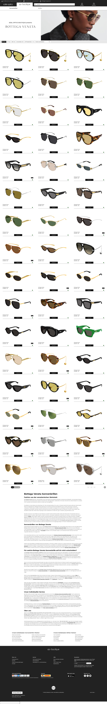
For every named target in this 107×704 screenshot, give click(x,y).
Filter (4, 41)
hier (25, 563)
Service (34, 657)
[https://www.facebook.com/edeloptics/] (85, 676)
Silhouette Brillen (78, 639)
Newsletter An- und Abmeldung (39, 662)
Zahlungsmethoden (34, 600)
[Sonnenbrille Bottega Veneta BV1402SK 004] (53, 468)
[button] (8, 4)
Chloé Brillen (77, 640)
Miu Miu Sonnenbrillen (16, 636)
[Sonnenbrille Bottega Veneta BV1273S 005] (53, 54)
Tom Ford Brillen (57, 634)
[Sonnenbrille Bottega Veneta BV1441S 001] (17, 165)
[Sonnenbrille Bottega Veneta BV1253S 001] (89, 386)
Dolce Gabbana (36, 607)
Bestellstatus (56, 663)
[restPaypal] (22, 676)
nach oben (92, 692)
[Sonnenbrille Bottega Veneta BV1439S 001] (53, 275)
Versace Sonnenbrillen (36, 639)
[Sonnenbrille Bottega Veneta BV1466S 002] (53, 413)
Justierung (54, 579)
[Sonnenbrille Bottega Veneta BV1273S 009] (89, 468)
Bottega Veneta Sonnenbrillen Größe (63, 594)
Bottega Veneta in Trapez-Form (50, 556)
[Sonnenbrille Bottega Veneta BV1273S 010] (89, 248)
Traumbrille (60, 582)
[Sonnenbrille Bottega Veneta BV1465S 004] (17, 468)
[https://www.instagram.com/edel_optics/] (88, 676)
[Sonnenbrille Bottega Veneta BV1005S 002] (89, 192)
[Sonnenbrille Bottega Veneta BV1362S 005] (89, 110)
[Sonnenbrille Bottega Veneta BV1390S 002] (53, 248)
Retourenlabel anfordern (59, 659)
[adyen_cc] (13, 676)
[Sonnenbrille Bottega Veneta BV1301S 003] (53, 110)
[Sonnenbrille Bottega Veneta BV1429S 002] (89, 441)
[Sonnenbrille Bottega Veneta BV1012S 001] (53, 137)
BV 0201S (43, 530)
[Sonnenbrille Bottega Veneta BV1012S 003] (53, 82)
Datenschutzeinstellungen (17, 662)
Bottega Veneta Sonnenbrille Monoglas (62, 535)
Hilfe (55, 657)
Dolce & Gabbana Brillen (59, 640)
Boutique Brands (46, 603)
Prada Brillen (56, 637)
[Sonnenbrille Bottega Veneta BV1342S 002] (53, 165)
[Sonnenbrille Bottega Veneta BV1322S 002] (53, 303)
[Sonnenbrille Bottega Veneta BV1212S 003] (89, 330)
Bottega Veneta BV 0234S (60, 527)
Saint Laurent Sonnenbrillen (18, 640)
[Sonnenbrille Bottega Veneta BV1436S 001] (53, 386)
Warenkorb (94, 5)
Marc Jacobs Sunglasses (48, 607)
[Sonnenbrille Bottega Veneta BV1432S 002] (17, 441)
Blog (77, 575)
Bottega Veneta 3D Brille (58, 538)
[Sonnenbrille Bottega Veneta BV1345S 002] (89, 137)
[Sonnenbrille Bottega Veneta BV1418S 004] (17, 248)
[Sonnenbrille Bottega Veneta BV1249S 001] (17, 386)
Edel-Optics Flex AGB (16, 696)
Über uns (14, 657)
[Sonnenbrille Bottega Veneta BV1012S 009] (17, 110)
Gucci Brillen (56, 639)
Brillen (29, 516)
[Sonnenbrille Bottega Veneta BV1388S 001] (89, 358)
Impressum (22, 695)
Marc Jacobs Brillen (79, 637)
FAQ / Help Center (57, 662)
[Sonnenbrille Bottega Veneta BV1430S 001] (17, 330)
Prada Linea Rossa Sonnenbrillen (38, 634)
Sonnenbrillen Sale (71, 622)
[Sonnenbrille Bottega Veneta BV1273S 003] (17, 54)
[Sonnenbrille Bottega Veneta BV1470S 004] (17, 413)
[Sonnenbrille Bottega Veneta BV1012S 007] (17, 192)
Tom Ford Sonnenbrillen (17, 639)
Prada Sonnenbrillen (16, 634)
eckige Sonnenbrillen (42, 570)
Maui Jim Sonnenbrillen (37, 637)
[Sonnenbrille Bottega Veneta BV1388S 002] (89, 413)
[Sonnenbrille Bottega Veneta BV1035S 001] (53, 192)
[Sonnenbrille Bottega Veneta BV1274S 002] (17, 82)
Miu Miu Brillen (57, 636)
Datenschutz (17, 695)
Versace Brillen (78, 634)
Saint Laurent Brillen (79, 636)
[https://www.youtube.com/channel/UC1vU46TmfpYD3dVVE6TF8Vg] (90, 676)
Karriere (13, 660)
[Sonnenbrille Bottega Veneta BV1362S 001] (53, 330)
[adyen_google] (28, 676)
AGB (13, 695)
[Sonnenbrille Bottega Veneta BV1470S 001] (89, 275)
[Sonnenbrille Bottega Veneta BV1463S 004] (53, 441)
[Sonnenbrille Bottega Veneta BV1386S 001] (17, 275)
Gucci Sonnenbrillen (16, 637)
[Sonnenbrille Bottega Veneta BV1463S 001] (17, 303)
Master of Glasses (68, 577)
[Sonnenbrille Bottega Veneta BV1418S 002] (89, 220)
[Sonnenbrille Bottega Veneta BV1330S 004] (53, 220)
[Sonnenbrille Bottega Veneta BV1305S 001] (17, 220)
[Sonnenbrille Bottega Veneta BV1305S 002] (17, 358)
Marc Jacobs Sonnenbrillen (37, 640)
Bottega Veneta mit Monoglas (55, 557)
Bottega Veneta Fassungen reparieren (41, 579)
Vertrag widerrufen (17, 692)
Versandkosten (36, 660)
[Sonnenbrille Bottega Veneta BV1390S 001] (17, 137)
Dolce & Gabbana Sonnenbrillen (38, 636)
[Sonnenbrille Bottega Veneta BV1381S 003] (89, 165)
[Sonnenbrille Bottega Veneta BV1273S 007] (89, 54)
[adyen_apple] (25, 676)
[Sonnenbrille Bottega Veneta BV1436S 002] (53, 358)
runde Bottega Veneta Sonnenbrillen (57, 570)
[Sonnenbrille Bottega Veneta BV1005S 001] (89, 303)
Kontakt (13, 663)
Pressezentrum (15, 659)
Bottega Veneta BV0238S (70, 547)
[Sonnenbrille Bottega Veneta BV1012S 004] (89, 82)
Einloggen (82, 5)
